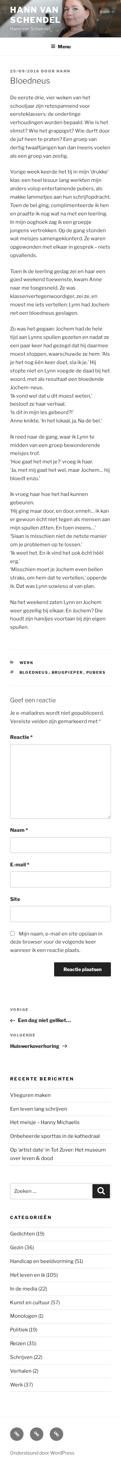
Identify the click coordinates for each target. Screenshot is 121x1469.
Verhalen (21, 1371)
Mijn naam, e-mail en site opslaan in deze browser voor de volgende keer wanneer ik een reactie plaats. (56, 942)
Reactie (21, 737)
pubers (96, 672)
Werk (26, 662)
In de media (23, 1289)
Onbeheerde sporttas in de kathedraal (55, 1136)
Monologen (23, 1316)
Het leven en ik (27, 1275)
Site (15, 899)
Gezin (17, 1248)
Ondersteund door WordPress (42, 1453)
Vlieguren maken (30, 1095)
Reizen (18, 1343)
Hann (63, 71)
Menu (64, 46)
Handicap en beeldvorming (42, 1261)
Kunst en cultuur (30, 1303)
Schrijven (21, 1357)
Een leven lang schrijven (38, 1109)
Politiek (19, 1330)
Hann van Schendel (35, 15)
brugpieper (67, 672)
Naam (19, 830)
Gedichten (22, 1234)
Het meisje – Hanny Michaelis (45, 1122)
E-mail (19, 865)
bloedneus (34, 672)
